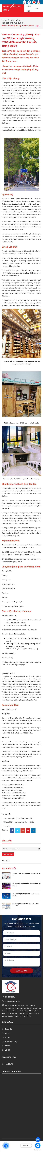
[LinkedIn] (33, 831)
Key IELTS (9, 1064)
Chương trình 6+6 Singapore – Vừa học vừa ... (25, 905)
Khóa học (8, 1037)
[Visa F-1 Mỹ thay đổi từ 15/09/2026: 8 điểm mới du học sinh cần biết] (6, 875)
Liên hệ (7, 1050)
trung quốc (6, 826)
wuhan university (21, 822)
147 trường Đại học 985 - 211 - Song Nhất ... (25, 895)
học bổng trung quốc (25, 818)
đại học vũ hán (8, 822)
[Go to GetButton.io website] (37, 1149)
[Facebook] (12, 831)
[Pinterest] (28, 831)
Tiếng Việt (29, 7)
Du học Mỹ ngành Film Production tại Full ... (26, 884)
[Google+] (23, 831)
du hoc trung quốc (9, 818)
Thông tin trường (11, 1041)
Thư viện (8, 1046)
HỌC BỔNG (16, 20)
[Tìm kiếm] (40, 8)
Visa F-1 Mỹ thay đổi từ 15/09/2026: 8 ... (26, 874)
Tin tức (7, 1033)
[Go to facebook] (37, 1145)
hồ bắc (31, 822)
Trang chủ (5, 20)
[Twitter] (17, 831)
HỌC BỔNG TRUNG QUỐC (12, 23)
